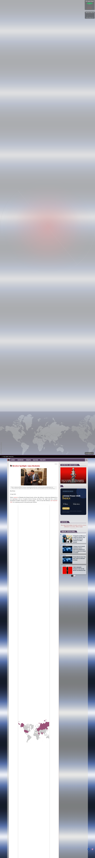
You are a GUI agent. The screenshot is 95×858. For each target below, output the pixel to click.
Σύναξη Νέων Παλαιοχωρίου (73, 528)
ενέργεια (28, 488)
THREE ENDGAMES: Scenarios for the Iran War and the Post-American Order (79, 569)
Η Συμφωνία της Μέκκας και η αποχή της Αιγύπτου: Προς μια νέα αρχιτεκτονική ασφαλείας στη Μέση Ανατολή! (79, 539)
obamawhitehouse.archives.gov (32, 487)
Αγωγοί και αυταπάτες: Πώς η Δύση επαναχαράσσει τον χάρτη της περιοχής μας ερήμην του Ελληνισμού (72, 480)
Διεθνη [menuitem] (13, 460)
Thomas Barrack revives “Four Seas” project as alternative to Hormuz (79, 558)
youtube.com (40, 487)
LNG (50, 488)
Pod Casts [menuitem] (42, 460)
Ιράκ (34, 488)
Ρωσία (37, 488)
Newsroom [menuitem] (20, 460)
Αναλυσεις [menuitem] (35, 460)
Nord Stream (53, 488)
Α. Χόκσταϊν (16, 488)
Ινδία (33, 488)
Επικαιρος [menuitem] (28, 460)
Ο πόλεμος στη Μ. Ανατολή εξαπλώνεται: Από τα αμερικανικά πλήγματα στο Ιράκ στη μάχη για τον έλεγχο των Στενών (79, 549)
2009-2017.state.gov (22, 487)
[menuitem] (8, 460)
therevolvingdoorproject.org (48, 487)
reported (15, 497)
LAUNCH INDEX (66, 508)
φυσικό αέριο (46, 488)
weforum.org (16, 487)
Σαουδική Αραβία (41, 488)
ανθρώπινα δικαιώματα (22, 488)
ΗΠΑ (30, 488)
